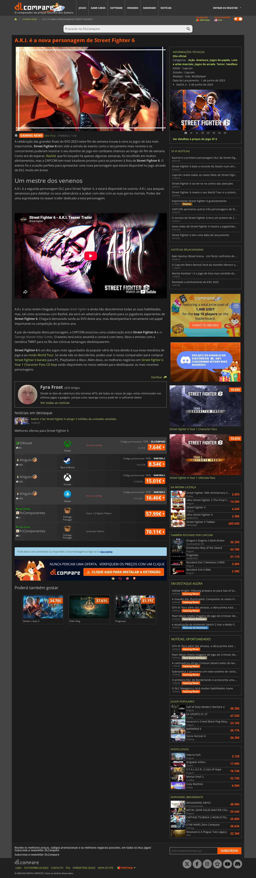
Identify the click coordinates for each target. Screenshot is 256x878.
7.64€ (156, 447)
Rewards (132, 8)
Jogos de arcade (205, 64)
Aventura (202, 60)
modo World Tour (41, 355)
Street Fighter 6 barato (31, 360)
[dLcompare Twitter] (186, 864)
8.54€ (156, 464)
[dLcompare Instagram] (206, 864)
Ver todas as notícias (55, 403)
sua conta (106, 551)
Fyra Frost (50, 135)
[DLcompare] (27, 861)
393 (20, 464)
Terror (221, 64)
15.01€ (154, 481)
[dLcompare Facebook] (196, 864)
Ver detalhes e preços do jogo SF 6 (195, 139)
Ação (191, 60)
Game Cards (98, 8)
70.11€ (154, 532)
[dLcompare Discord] (236, 864)
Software (116, 8)
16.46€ (154, 497)
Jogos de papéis (220, 60)
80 (20, 447)
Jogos (82, 8)
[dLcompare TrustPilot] (216, 864)
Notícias (166, 8)
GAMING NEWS (31, 135)
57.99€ (154, 514)
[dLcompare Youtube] (226, 864)
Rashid (51, 156)
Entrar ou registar (225, 8)
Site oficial (179, 56)
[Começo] (15, 19)
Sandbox (231, 64)
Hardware (149, 8)
